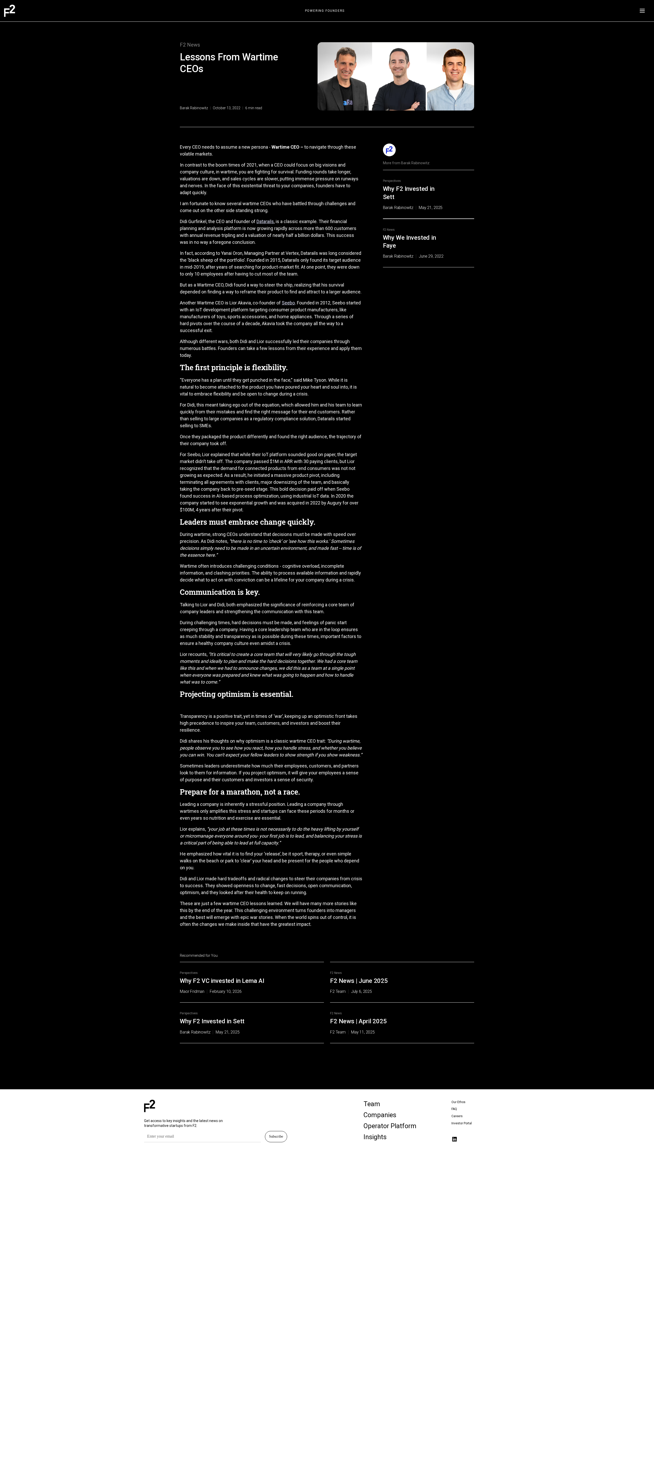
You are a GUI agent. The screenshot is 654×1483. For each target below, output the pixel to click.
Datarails (265, 221)
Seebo (288, 302)
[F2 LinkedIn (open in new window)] (454, 1139)
